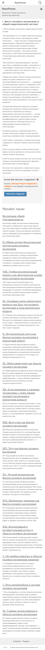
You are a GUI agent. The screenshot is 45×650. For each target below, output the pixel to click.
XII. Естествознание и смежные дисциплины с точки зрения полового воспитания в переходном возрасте (21, 394)
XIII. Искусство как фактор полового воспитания (18, 423)
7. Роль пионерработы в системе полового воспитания (21, 586)
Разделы (26, 641)
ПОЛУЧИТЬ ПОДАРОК (15, 194)
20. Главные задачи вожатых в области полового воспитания (20, 612)
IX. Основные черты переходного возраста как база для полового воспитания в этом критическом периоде (22, 306)
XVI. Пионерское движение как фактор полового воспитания (21, 502)
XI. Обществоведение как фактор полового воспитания (22, 365)
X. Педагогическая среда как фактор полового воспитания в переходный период (20, 337)
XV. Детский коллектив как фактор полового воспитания (19, 476)
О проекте (17, 641)
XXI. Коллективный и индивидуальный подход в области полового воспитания (20, 530)
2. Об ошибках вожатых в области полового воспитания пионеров (22, 557)
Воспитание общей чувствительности (14, 217)
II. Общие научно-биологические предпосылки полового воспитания (22, 245)
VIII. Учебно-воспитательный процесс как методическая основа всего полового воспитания (22, 275)
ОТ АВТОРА (7, 647)
